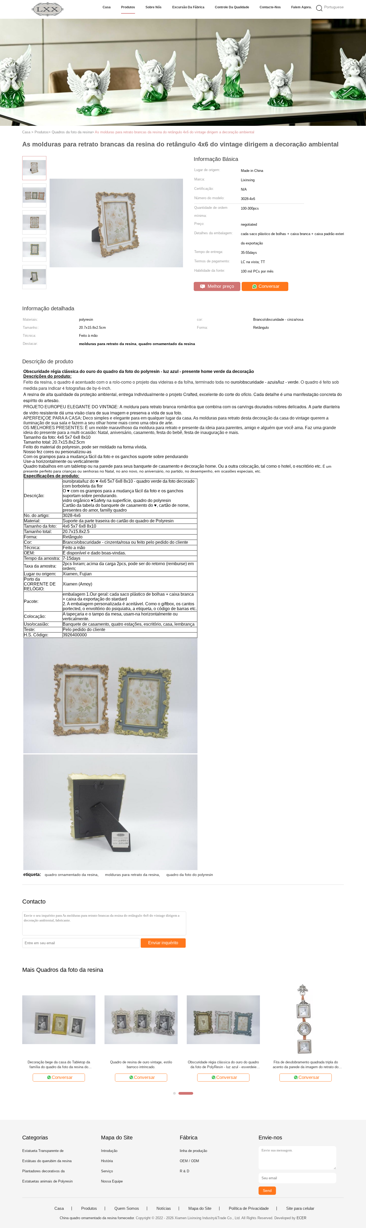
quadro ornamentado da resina (71, 874)
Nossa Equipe (112, 1181)
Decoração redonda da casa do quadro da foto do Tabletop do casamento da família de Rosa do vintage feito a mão (59, 1065)
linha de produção (193, 1151)
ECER (301, 1218)
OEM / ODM (189, 1161)
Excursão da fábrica (188, 7)
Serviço (107, 1171)
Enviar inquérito (163, 942)
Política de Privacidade (249, 1208)
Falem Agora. (301, 7)
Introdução (109, 1151)
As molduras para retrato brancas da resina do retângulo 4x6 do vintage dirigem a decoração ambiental (174, 132)
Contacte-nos (270, 7)
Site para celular (300, 1208)
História (107, 1161)
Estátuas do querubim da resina (47, 1161)
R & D (184, 1171)
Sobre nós (153, 7)
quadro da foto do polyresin (189, 874)
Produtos (128, 7)
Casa (107, 7)
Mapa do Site (199, 1208)
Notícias (163, 1208)
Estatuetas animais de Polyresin (47, 1181)
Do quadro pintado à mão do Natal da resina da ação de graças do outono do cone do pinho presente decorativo (141, 1065)
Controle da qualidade (232, 7)
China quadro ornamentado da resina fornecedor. (98, 1218)
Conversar (268, 286)
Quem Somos (126, 1208)
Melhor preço (220, 286)
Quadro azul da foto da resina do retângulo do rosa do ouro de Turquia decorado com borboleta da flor (223, 1065)
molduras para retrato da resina (132, 874)
